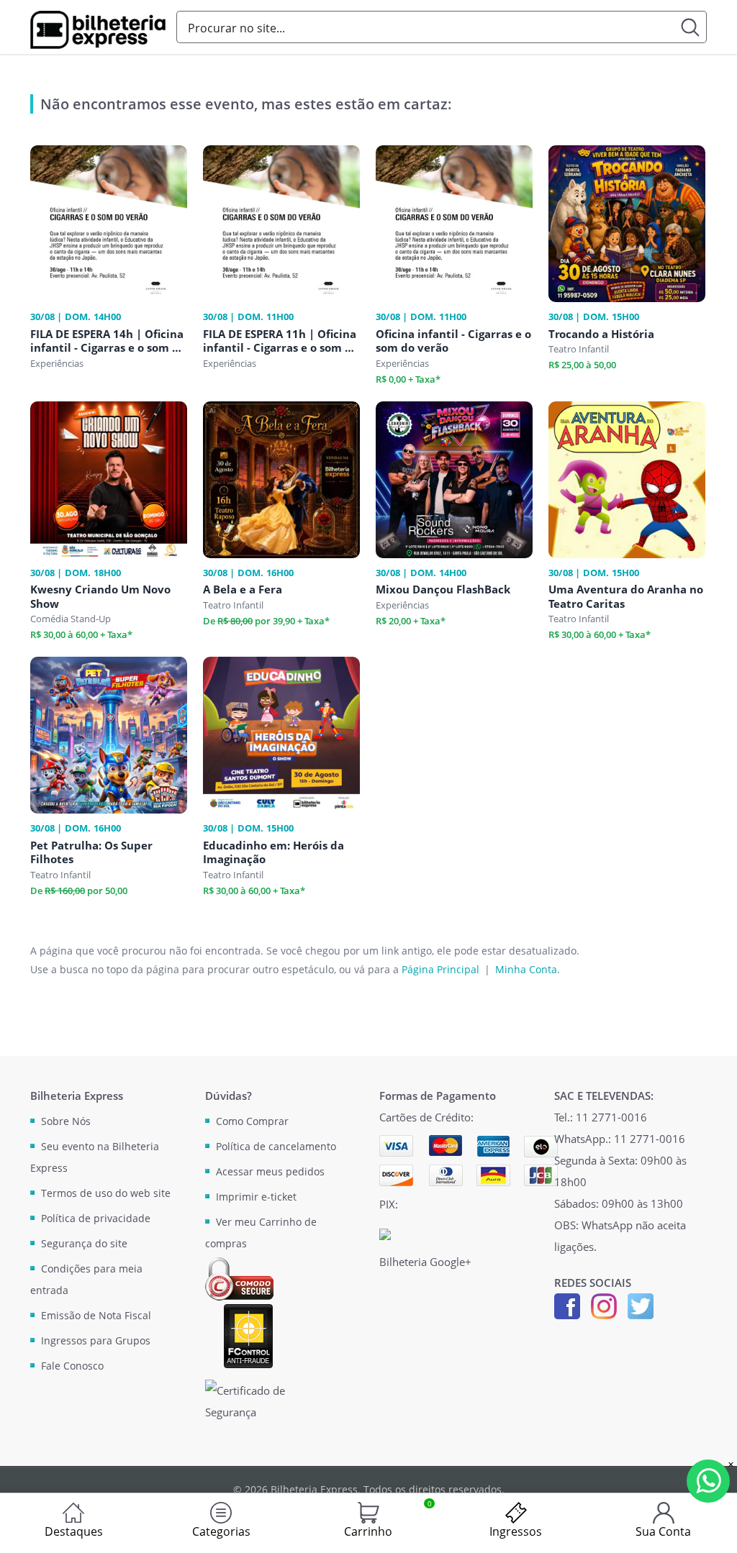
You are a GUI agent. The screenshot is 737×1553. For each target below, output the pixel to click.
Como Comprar (252, 1121)
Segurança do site (84, 1243)
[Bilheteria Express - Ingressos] (98, 30)
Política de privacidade (95, 1218)
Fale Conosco (72, 1365)
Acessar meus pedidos (270, 1171)
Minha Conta (526, 969)
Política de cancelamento (276, 1146)
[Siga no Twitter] (641, 1305)
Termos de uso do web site (106, 1193)
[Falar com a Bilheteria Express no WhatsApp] (708, 1481)
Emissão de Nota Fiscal (96, 1315)
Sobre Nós (66, 1121)
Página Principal (440, 969)
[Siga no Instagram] (604, 1305)
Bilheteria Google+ (425, 1261)
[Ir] (690, 27)
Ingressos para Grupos (95, 1340)
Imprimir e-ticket (256, 1196)
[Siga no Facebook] (567, 1305)
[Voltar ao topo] (712, 1528)
